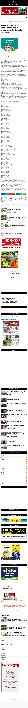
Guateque (14, 651)
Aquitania (14, 647)
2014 (14, 481)
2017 (14, 474)
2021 (14, 466)
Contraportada (11, 319)
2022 (14, 464)
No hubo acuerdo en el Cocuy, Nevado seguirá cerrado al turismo (15, 446)
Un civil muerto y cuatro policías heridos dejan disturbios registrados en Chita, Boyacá (16, 393)
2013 (14, 483)
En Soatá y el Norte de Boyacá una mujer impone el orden (16, 441)
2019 (14, 470)
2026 (14, 455)
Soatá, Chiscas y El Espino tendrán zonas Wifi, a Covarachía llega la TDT (16, 421)
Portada (2, 310)
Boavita (14, 649)
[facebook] (9, 4)
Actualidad (15, 696)
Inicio (2, 21)
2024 (14, 459)
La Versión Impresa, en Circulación (9, 316)
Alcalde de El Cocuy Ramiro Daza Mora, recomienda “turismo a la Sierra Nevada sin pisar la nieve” (16, 427)
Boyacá (20, 696)
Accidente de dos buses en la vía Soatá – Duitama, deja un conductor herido (16, 410)
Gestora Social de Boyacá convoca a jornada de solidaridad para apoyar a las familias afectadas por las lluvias (16, 217)
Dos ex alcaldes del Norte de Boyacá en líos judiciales (17, 415)
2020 (14, 468)
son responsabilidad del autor (18, 606)
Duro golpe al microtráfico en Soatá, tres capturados (16, 404)
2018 (14, 472)
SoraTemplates (12, 698)
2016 (14, 476)
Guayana (14, 653)
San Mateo (14, 657)
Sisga (14, 659)
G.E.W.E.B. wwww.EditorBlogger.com (14, 610)
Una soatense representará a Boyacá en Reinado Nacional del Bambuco (16, 399)
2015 (14, 479)
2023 (14, 461)
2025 (14, 457)
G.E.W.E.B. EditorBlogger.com (16, 699)
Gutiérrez (14, 655)
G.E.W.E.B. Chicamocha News (7, 35)
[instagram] (13, 4)
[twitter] (16, 4)
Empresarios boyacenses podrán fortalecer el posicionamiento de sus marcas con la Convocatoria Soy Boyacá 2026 (16, 224)
